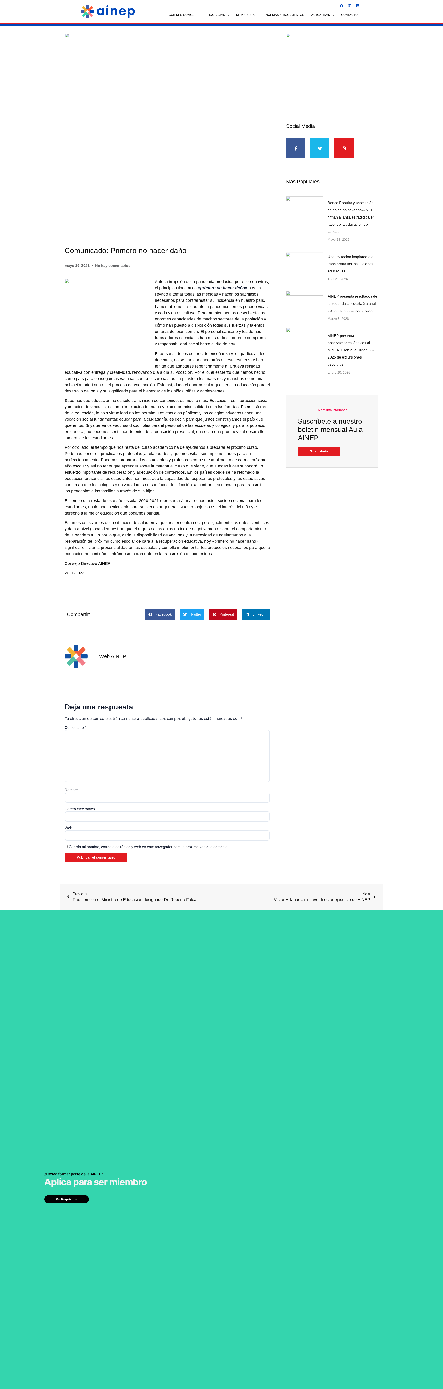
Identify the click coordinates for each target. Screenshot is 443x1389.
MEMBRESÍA (245, 15)
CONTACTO (349, 15)
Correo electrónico (80, 809)
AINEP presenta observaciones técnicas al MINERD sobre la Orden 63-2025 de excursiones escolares (351, 350)
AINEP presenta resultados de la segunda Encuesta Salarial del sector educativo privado (352, 303)
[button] (160, 614)
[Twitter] (320, 148)
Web (68, 828)
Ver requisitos (66, 1199)
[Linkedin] (357, 5)
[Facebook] (341, 5)
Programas (215, 15)
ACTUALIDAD (320, 15)
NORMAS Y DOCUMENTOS (285, 15)
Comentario (75, 728)
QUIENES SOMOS (182, 15)
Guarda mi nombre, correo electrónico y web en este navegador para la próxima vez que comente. (148, 847)
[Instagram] (349, 5)
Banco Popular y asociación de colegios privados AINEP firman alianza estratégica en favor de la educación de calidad (351, 217)
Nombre (71, 790)
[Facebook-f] (295, 148)
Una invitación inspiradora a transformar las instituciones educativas (351, 264)
